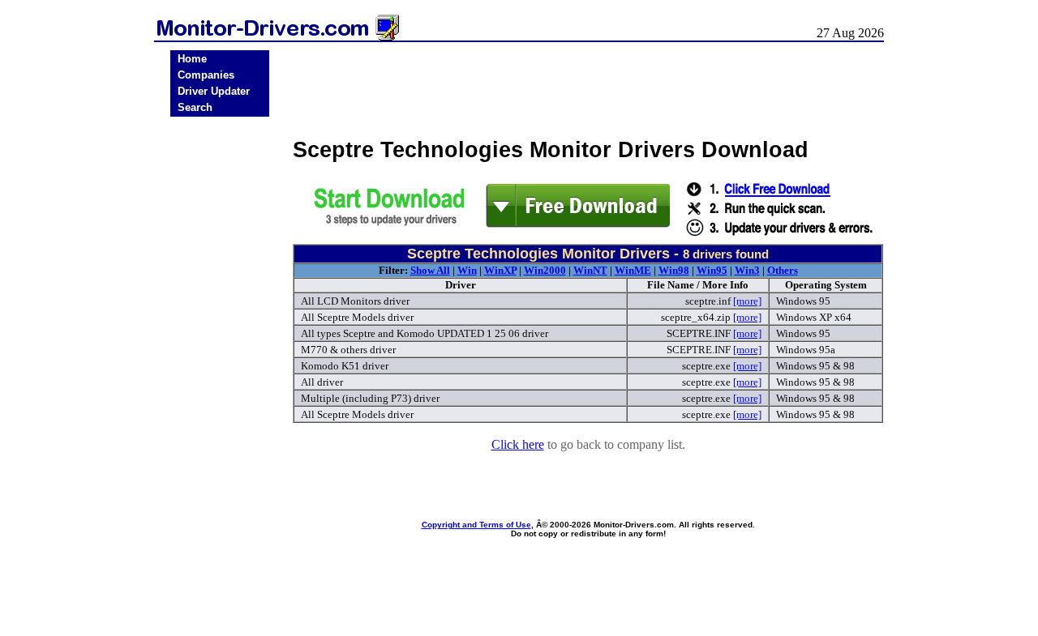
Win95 (712, 270)
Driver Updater (214, 91)
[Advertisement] (220, 374)
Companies (206, 75)
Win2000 (545, 270)
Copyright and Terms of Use (476, 524)
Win (467, 270)
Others (782, 270)
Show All (430, 270)
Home (192, 59)
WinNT (590, 270)
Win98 (673, 270)
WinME (633, 270)
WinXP (500, 270)
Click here (517, 444)
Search (195, 107)
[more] (747, 301)
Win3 (747, 270)
